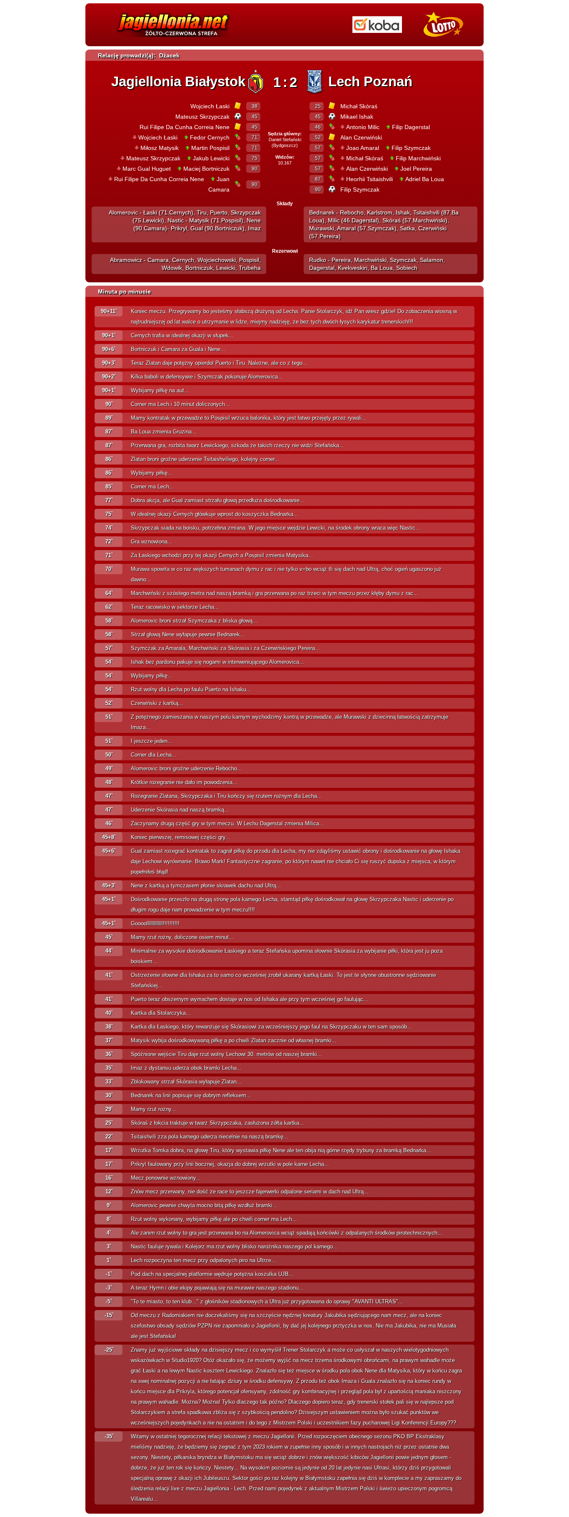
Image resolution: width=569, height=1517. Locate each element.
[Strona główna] (173, 39)
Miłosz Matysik (159, 147)
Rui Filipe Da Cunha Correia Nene (185, 127)
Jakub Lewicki (211, 158)
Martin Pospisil (210, 147)
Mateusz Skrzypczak (202, 116)
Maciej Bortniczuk (206, 168)
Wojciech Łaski (210, 106)
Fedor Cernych (210, 137)
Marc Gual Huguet (146, 168)
